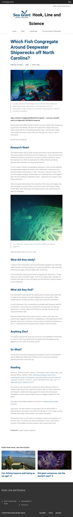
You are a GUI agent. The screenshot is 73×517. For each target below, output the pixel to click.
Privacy (51, 513)
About (14, 31)
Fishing (26, 430)
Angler (21, 430)
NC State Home (8, 2)
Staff (27, 65)
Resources (58, 513)
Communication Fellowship (51, 31)
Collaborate (33, 31)
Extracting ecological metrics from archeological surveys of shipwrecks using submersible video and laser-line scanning (36, 377)
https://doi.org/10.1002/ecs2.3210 (22, 382)
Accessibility (42, 513)
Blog (22, 31)
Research (32, 430)
